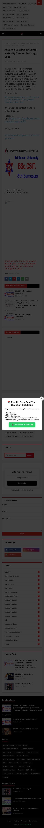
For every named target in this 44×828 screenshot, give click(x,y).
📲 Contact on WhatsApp (22, 425)
